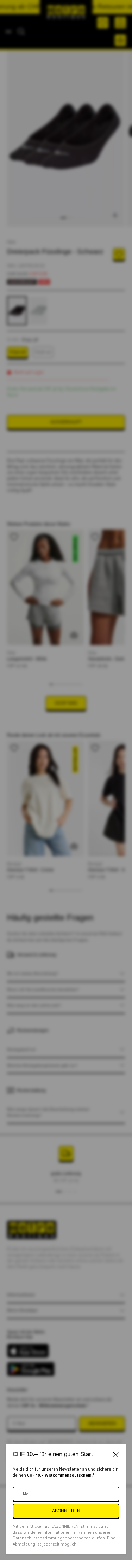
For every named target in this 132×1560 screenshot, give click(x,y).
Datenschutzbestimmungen (40, 1538)
